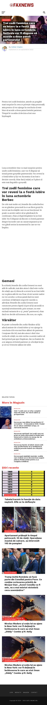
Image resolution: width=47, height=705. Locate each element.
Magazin (26, 692)
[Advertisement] (23, 77)
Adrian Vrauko (16, 47)
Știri (11, 692)
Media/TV (18, 692)
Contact (34, 692)
